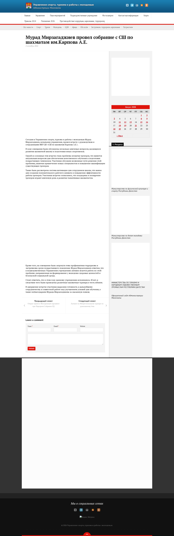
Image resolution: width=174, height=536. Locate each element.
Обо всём (84, 27)
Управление (40, 15)
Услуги (146, 15)
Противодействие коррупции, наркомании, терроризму (82, 21)
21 (136, 125)
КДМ (67, 27)
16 (147, 122)
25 (120, 129)
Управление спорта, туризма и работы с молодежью (63, 4)
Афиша (74, 27)
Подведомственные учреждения (83, 15)
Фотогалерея (107, 15)
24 (114, 129)
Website (82, 326)
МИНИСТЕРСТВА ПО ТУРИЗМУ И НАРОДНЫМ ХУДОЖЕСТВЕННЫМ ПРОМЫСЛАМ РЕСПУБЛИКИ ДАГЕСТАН (128, 284)
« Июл (120, 136)
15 (141, 122)
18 (120, 125)
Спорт (38, 27)
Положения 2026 (48, 21)
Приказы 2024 (30, 21)
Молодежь (57, 27)
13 (131, 122)
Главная (27, 15)
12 (125, 122)
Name (30, 326)
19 (125, 125)
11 (120, 122)
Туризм (47, 27)
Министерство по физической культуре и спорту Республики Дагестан (129, 189)
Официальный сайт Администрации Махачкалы (127, 296)
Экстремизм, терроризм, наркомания (105, 27)
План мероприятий (57, 15)
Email (56, 326)
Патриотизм (128, 27)
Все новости (28, 27)
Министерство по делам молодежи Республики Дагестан (126, 236)
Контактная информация (128, 15)
